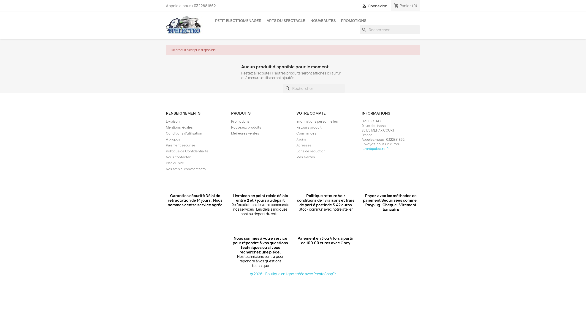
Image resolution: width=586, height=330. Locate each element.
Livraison (173, 121)
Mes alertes (305, 157)
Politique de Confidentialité (187, 151)
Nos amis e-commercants (186, 169)
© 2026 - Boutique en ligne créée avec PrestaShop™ (293, 274)
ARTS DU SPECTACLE (286, 20)
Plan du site (175, 163)
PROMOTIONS (353, 20)
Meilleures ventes (245, 133)
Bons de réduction (311, 151)
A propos (173, 139)
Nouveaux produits (246, 127)
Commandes (306, 133)
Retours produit (309, 127)
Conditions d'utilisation (184, 133)
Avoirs (301, 139)
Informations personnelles (317, 121)
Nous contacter (178, 157)
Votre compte (311, 113)
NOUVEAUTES (323, 20)
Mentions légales (179, 127)
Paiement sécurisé (180, 145)
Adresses (304, 145)
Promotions (240, 121)
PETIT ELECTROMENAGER (238, 20)
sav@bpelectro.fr (375, 148)
